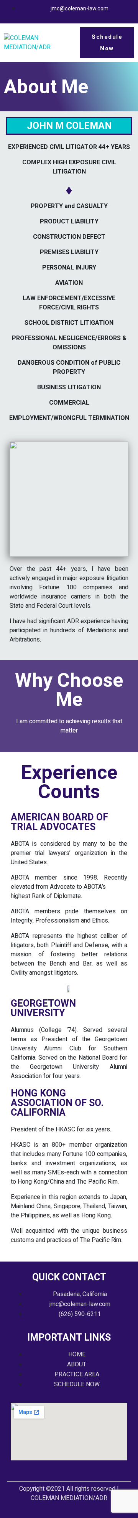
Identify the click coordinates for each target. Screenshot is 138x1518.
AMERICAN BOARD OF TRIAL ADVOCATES (59, 822)
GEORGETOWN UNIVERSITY (43, 1008)
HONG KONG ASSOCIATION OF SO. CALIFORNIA (57, 1103)
